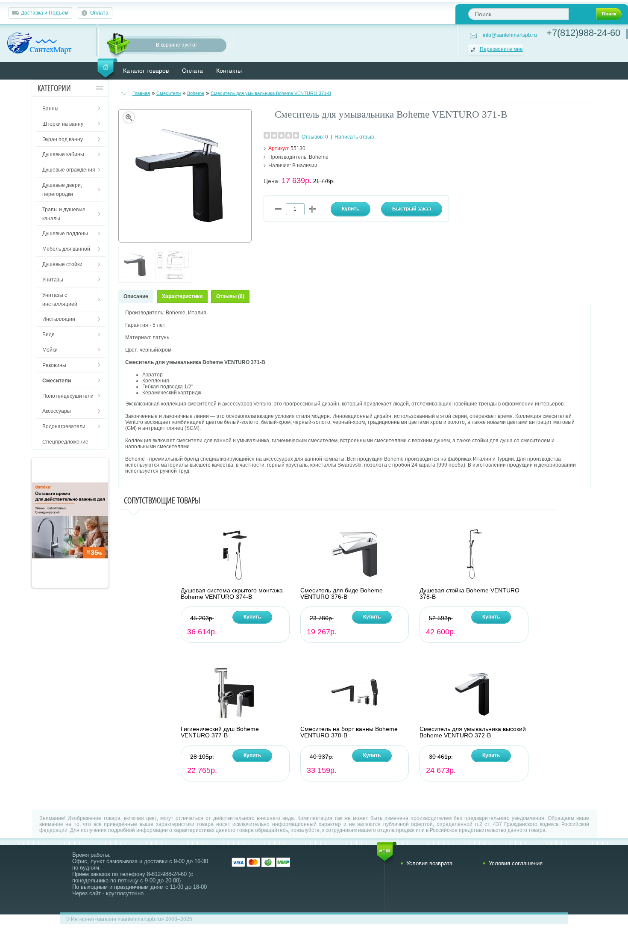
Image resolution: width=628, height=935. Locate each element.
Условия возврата (429, 863)
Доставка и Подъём (44, 13)
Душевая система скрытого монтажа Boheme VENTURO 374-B (232, 593)
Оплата (99, 13)
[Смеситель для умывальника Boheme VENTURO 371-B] (136, 281)
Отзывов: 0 (315, 137)
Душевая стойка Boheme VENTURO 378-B (469, 593)
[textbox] (518, 14)
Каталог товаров (146, 70)
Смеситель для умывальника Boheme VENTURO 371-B (271, 93)
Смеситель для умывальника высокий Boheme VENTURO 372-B (473, 732)
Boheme (195, 93)
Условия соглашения (516, 863)
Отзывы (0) (230, 296)
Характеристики (182, 296)
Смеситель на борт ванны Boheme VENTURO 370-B (349, 732)
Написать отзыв (354, 137)
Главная (141, 93)
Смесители (168, 93)
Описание (135, 296)
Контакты (229, 70)
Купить (252, 617)
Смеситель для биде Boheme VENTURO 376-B (341, 593)
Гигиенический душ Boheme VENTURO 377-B (220, 732)
